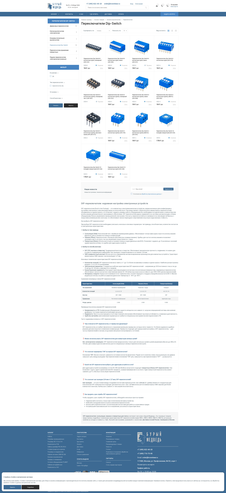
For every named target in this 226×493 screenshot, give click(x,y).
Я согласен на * (147, 194)
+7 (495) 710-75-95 (144, 453)
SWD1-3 (110, 138)
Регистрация (139, 4)
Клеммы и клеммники (55, 459)
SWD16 (158, 138)
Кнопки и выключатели (55, 457)
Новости (109, 447)
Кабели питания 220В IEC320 (57, 454)
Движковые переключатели (59, 26)
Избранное (80, 452)
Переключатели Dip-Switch (59, 45)
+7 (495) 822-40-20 (94, 3)
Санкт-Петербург (82, 465)
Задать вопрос (169, 14)
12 (76, 26)
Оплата (121, 14)
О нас (81, 14)
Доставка (108, 14)
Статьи (108, 449)
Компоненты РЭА (53, 444)
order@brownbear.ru (112, 3)
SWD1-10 (110, 174)
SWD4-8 (86, 65)
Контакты (69, 14)
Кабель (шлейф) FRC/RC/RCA (57, 447)
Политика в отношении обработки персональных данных (117, 453)
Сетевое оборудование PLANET (58, 462)
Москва (79, 463)
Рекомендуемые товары (114, 444)
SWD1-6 (158, 65)
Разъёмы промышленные (56, 439)
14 (76, 45)
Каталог (54, 14)
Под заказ (149, 65)
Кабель (50, 436)
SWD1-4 (158, 101)
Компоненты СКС (53, 467)
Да (53, 76)
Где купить (94, 14)
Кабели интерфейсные (55, 465)
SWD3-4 (134, 101)
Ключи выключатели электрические (57, 32)
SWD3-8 (110, 65)
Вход (131, 4)
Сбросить (70, 105)
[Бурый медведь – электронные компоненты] (54, 6)
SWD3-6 (134, 65)
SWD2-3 (86, 138)
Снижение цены (111, 441)
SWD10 (85, 174)
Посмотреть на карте (145, 465)
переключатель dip (57, 86)
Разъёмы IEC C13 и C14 (55, 441)
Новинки (109, 436)
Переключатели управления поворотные (59, 51)
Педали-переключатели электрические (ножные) (58, 58)
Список (108, 462)
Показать (55, 105)
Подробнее (30, 487)
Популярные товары (112, 439)
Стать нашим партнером (114, 465)
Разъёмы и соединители (55, 452)
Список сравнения (83, 454)
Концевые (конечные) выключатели (57, 39)
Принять (12, 487)
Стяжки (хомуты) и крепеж (56, 449)
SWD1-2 (134, 138)
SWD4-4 (86, 101)
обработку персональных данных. (151, 194)
